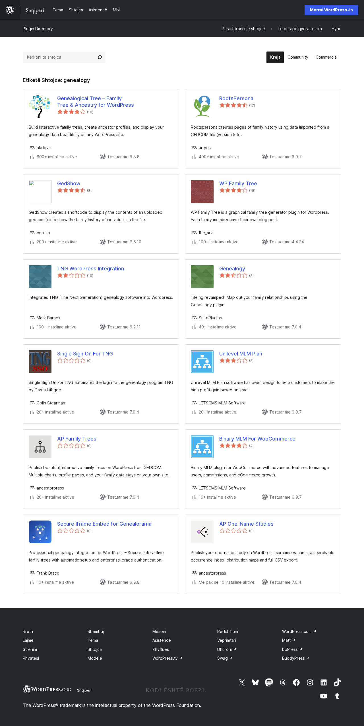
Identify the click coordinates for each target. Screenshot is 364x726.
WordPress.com (299, 631)
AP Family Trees (76, 439)
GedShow (68, 183)
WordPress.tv (167, 658)
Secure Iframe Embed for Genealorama (104, 524)
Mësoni (159, 631)
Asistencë (161, 640)
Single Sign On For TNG (85, 354)
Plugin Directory (38, 28)
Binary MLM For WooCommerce (257, 439)
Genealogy (232, 269)
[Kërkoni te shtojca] (100, 57)
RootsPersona (236, 98)
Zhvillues (160, 649)
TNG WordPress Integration (90, 269)
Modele (95, 658)
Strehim (30, 649)
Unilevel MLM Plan (240, 354)
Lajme (28, 640)
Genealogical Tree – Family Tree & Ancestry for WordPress (95, 101)
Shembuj (96, 631)
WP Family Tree (238, 183)
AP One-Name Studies (246, 524)
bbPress (292, 649)
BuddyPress (296, 658)
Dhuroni (227, 649)
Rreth (28, 631)
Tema (93, 640)
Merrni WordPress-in (331, 9)
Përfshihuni (227, 631)
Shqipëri (84, 690)
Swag (225, 658)
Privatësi (31, 658)
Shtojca (95, 649)
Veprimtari (226, 640)
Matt (288, 640)
